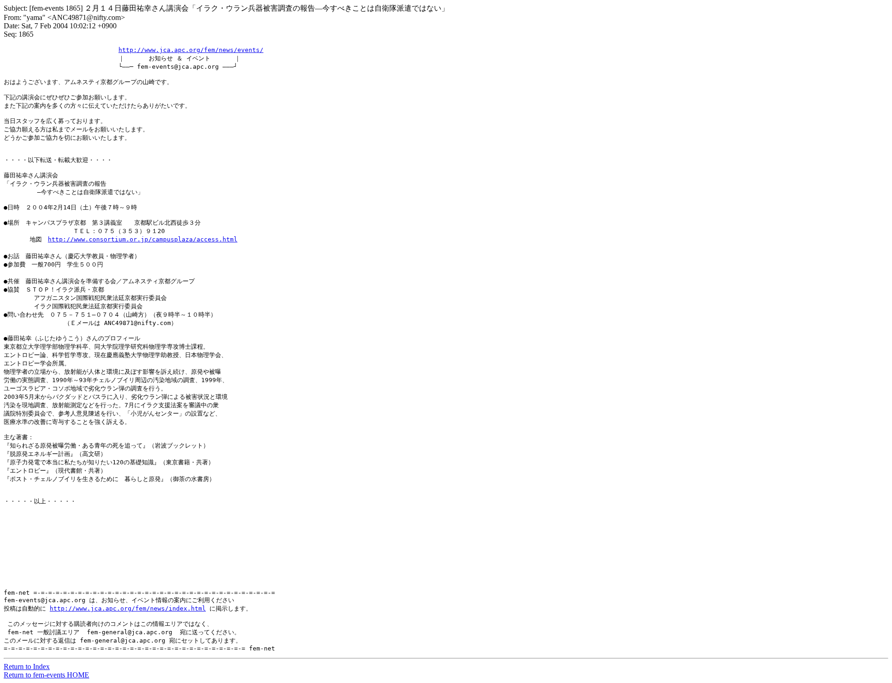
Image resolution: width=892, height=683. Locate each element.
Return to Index (27, 666)
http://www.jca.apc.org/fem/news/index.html (128, 608)
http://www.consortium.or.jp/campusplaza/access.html (142, 239)
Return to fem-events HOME (46, 675)
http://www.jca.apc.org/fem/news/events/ (190, 49)
